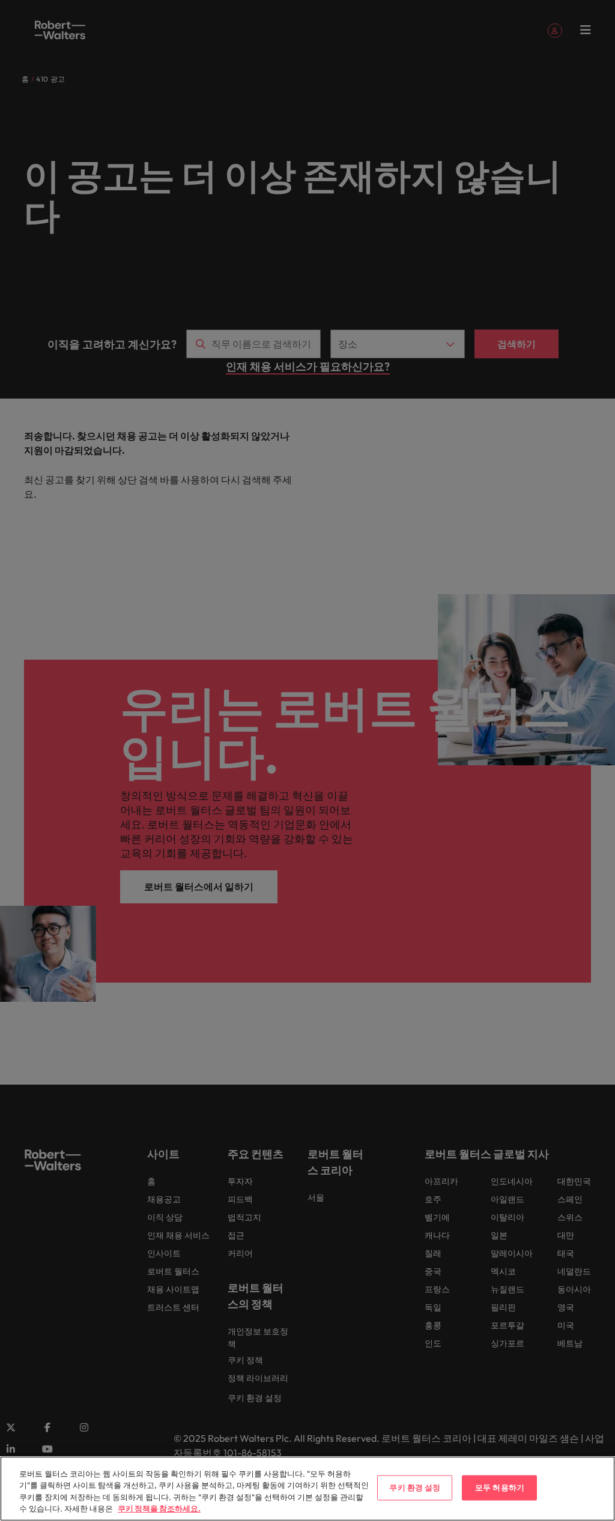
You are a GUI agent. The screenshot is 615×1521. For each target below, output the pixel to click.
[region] (307, 1488)
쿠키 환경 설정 (414, 1487)
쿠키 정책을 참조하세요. (159, 1508)
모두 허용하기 (499, 1487)
